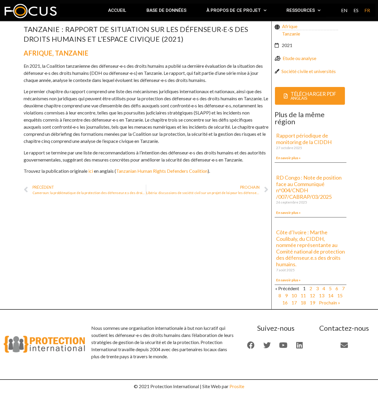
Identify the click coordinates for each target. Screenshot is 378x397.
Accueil (117, 10)
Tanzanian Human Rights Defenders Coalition (162, 171)
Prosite (236, 386)
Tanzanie (71, 53)
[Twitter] (267, 345)
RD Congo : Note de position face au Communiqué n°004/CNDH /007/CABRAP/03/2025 (309, 187)
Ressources (300, 10)
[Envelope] (344, 345)
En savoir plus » (288, 158)
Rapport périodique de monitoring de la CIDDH (304, 138)
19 (312, 302)
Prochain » (329, 302)
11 (303, 295)
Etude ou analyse (299, 58)
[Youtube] (283, 345)
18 (303, 302)
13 (321, 295)
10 (294, 295)
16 (285, 302)
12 (312, 295)
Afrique (38, 53)
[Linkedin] (299, 345)
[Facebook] (250, 345)
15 (340, 295)
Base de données (166, 10)
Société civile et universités (308, 71)
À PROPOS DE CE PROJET (233, 10)
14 (330, 295)
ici (90, 171)
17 (294, 302)
